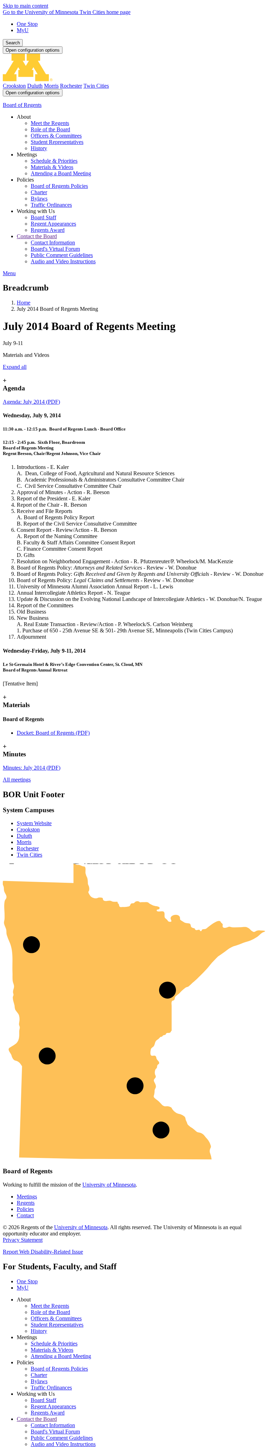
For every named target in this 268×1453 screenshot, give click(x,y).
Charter (39, 1375)
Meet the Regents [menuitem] (50, 123)
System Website (34, 823)
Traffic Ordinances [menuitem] (51, 205)
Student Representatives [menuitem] (57, 142)
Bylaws (39, 1381)
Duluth (35, 86)
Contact (25, 1215)
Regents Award (48, 1413)
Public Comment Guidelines (62, 1438)
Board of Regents (22, 105)
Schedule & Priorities (54, 1343)
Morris (51, 86)
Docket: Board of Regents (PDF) (53, 733)
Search (13, 42)
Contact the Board (37, 1419)
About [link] (24, 117)
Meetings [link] (27, 154)
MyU (23, 30)
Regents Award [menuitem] (48, 230)
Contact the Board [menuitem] (37, 236)
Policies (25, 1209)
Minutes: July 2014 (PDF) (31, 768)
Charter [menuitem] (39, 192)
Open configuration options (33, 50)
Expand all (15, 367)
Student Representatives (57, 1325)
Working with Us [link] (36, 211)
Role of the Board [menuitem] (50, 129)
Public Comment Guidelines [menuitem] (62, 255)
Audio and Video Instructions (63, 1444)
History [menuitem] (39, 148)
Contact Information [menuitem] (53, 242)
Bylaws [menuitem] (39, 198)
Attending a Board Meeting (61, 1356)
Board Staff (43, 1400)
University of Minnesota (109, 1185)
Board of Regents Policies (59, 1369)
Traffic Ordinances (51, 1387)
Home (23, 303)
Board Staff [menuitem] (43, 217)
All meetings (17, 780)
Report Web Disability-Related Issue (43, 1252)
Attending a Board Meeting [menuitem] (61, 173)
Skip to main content (25, 6)
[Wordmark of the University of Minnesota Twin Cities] (134, 79)
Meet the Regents (50, 1306)
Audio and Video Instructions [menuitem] (63, 261)
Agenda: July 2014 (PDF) (31, 402)
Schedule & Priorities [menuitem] (54, 161)
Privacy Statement (23, 1240)
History (39, 1331)
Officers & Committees (56, 1318)
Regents (26, 1203)
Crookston (14, 86)
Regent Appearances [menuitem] (53, 224)
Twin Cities (96, 86)
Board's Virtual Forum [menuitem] (55, 249)
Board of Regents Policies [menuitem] (59, 186)
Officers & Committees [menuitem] (56, 136)
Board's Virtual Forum (55, 1431)
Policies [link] (25, 180)
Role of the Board (50, 1312)
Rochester (71, 86)
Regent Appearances (53, 1406)
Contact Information (53, 1425)
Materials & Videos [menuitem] (52, 167)
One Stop (27, 24)
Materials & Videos (52, 1350)
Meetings (27, 1196)
